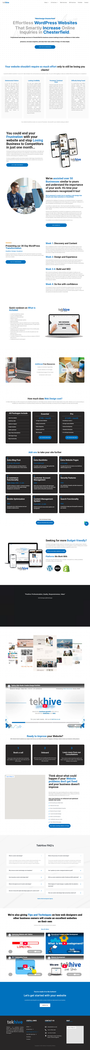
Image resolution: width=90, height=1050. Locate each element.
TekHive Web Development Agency (45, 898)
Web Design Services (31, 1031)
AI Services (54, 2)
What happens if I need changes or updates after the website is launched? (63, 885)
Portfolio (80, 2)
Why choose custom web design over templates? (20, 870)
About (45, 2)
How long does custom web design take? (18, 877)
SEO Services (72, 2)
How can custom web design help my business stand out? (62, 892)
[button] (46, 2)
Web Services (63, 2)
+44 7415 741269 (52, 1032)
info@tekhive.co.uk (52, 1026)
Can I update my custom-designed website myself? (60, 870)
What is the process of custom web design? (58, 855)
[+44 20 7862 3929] (45, 1030)
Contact (28, 1039)
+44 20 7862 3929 (51, 1029)
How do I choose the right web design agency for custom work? (24, 890)
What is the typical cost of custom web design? (20, 884)
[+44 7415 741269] (46, 1033)
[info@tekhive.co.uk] (45, 1027)
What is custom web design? (16, 855)
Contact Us (45, 1005)
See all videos (45, 929)
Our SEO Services (30, 1034)
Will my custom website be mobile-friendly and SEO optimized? (63, 877)
